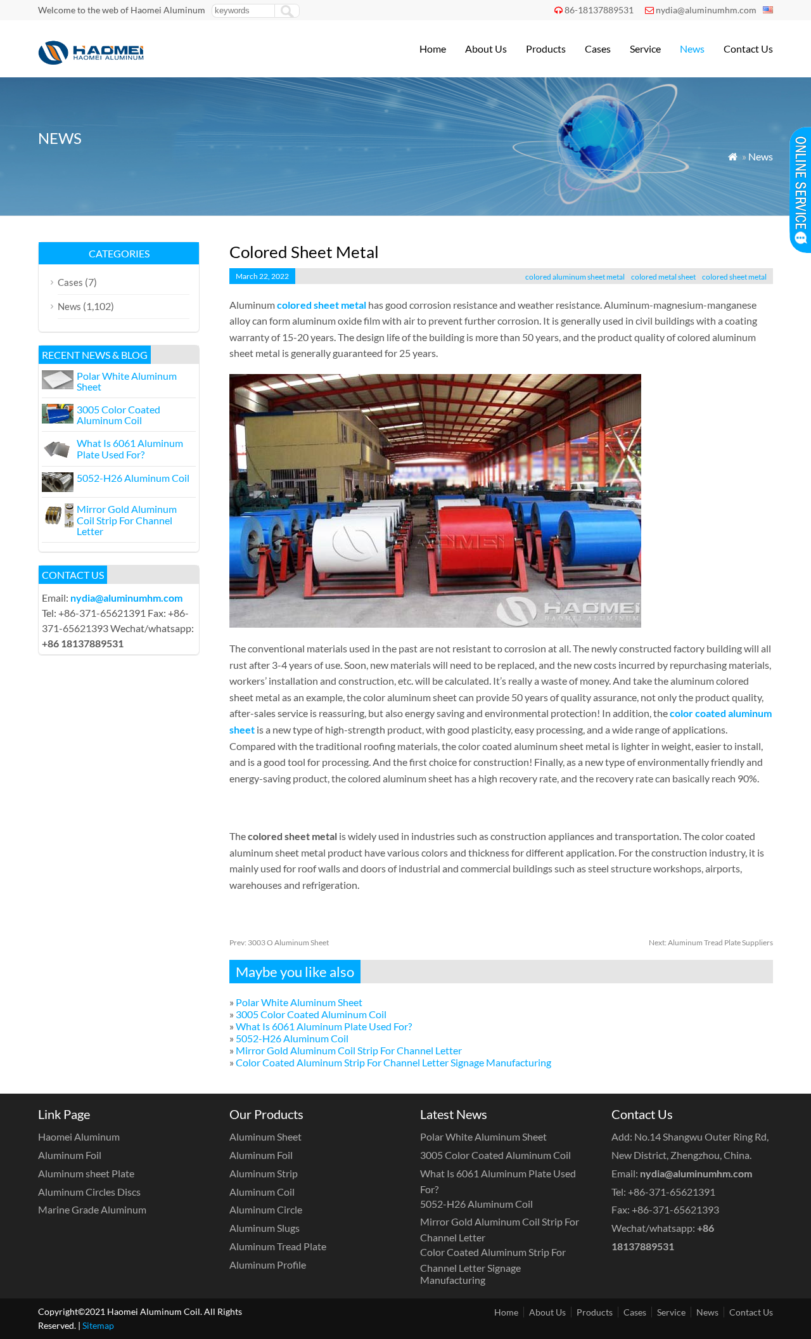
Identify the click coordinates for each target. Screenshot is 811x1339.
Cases (598, 48)
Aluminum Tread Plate (277, 1246)
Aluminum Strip (263, 1173)
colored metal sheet (663, 276)
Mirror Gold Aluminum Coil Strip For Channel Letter (349, 1050)
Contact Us (748, 48)
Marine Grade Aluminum (92, 1209)
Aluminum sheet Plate (86, 1173)
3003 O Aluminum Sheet (279, 942)
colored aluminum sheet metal (575, 276)
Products (546, 48)
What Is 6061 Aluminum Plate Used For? (324, 1026)
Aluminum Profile (267, 1264)
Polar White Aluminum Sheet (299, 1002)
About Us (486, 48)
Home (432, 48)
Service (645, 48)
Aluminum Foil (69, 1155)
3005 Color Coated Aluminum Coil (311, 1014)
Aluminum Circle (265, 1209)
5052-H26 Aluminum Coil (292, 1038)
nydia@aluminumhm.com (706, 9)
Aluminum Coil (262, 1192)
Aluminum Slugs (264, 1228)
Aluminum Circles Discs (89, 1192)
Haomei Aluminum (79, 1136)
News (692, 48)
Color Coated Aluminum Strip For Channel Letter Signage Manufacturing (393, 1062)
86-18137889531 (599, 9)
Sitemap (98, 1325)
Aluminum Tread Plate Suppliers (711, 942)
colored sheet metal (734, 276)
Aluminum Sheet (265, 1136)
